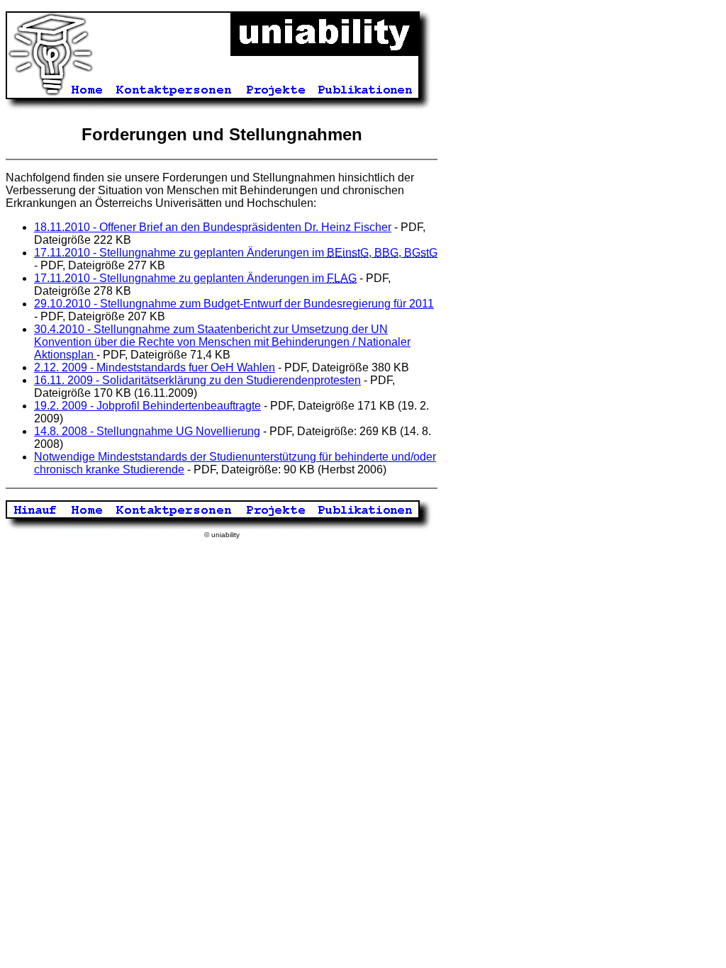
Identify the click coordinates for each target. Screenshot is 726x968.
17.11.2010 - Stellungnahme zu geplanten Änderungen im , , (235, 253)
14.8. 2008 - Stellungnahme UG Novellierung (147, 431)
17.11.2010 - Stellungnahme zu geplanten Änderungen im (195, 278)
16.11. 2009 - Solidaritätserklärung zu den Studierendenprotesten (197, 380)
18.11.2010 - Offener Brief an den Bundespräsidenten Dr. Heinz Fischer (212, 227)
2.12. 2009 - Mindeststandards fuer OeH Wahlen (154, 367)
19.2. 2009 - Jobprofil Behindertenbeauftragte (147, 406)
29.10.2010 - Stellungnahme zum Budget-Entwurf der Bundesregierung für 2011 (234, 304)
